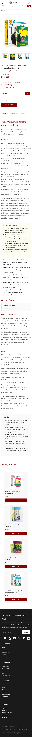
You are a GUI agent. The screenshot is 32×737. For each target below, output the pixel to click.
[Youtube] (5, 638)
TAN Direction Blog (6, 668)
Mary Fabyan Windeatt (14, 71)
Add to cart (16, 500)
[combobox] (16, 6)
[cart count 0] (28, 3)
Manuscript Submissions (8, 657)
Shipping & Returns (7, 712)
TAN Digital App (5, 666)
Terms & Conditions (7, 733)
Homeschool (5, 691)
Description (5, 113)
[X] (19, 638)
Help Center (5, 708)
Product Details (14, 113)
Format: (4, 93)
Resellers (4, 710)
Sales (3, 699)
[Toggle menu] (2, 2)
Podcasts (4, 673)
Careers (4, 654)
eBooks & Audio (6, 694)
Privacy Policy (18, 733)
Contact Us (4, 717)
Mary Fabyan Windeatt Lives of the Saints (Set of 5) (14, 525)
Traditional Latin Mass (7, 671)
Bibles (3, 687)
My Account (5, 715)
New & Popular (5, 696)
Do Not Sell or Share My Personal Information (14, 729)
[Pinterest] (24, 638)
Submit (26, 632)
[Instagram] (10, 638)
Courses (4, 689)
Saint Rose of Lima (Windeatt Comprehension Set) (13, 492)
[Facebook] (14, 638)
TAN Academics (6, 652)
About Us (4, 647)
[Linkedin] (28, 638)
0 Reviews (22, 113)
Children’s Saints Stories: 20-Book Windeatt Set (14, 558)
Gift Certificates (6, 675)
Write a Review (16, 82)
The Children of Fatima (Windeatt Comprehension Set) (14, 591)
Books (3, 685)
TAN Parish (4, 650)
